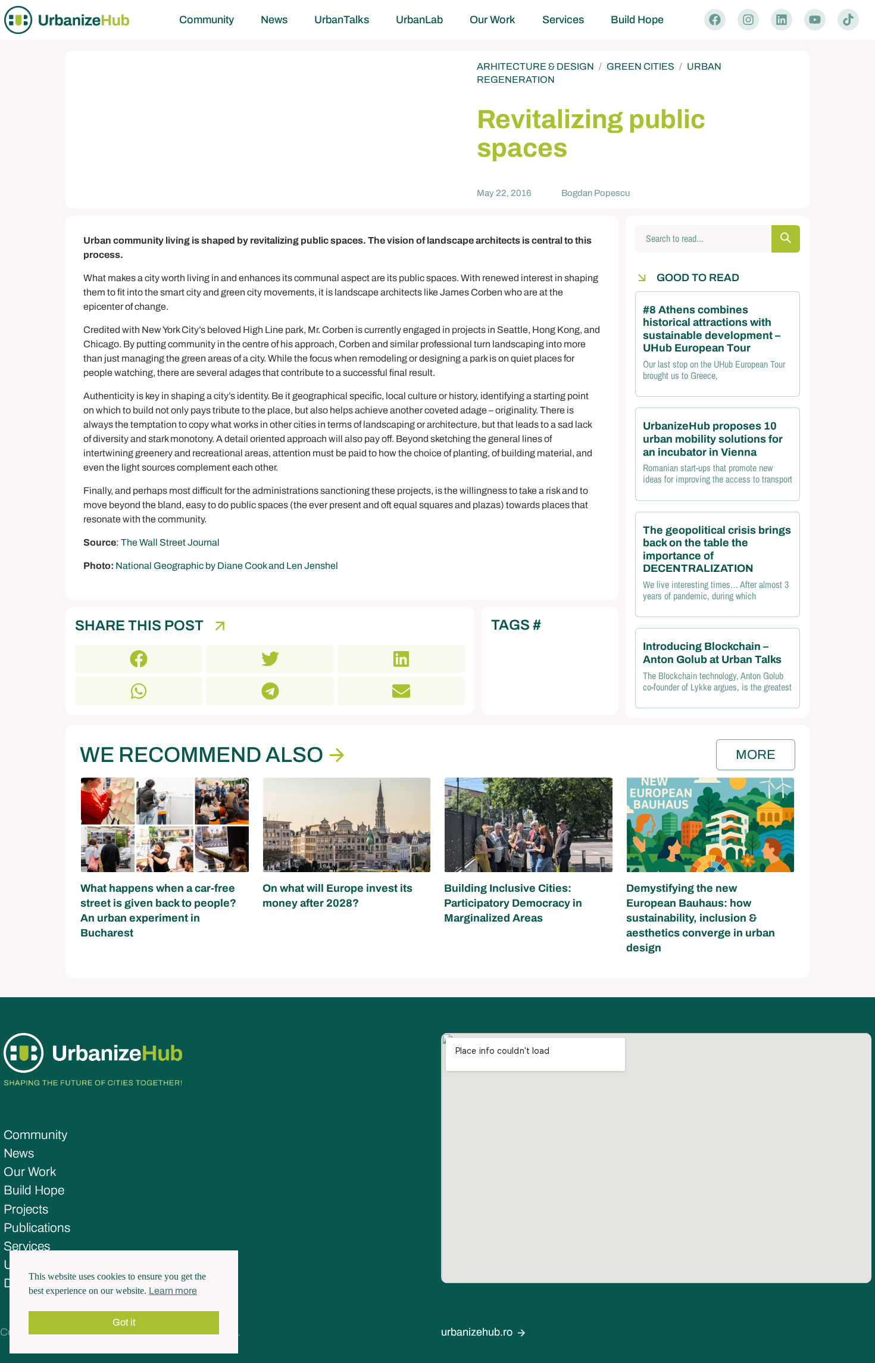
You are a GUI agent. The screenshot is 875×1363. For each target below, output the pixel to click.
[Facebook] (715, 19)
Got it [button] (124, 1322)
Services (563, 20)
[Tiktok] (848, 19)
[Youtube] (815, 19)
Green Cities (640, 66)
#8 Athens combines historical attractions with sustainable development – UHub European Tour (711, 329)
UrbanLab (419, 20)
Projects (26, 1209)
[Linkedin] (781, 19)
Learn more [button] (173, 1291)
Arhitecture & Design (535, 66)
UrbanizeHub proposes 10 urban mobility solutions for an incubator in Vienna (713, 439)
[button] (138, 659)
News (274, 20)
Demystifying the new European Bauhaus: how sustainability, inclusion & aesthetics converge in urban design (700, 918)
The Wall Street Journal (170, 542)
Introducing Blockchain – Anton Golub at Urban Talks (712, 652)
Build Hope (637, 20)
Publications (37, 1227)
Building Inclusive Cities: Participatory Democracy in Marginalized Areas (513, 903)
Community (206, 20)
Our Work (492, 20)
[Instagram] (748, 19)
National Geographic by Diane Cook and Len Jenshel (226, 566)
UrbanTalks (341, 20)
